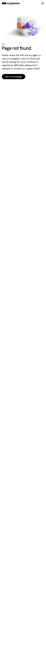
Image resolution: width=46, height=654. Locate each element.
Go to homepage (13, 76)
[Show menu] (42, 3)
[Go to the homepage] (11, 3)
